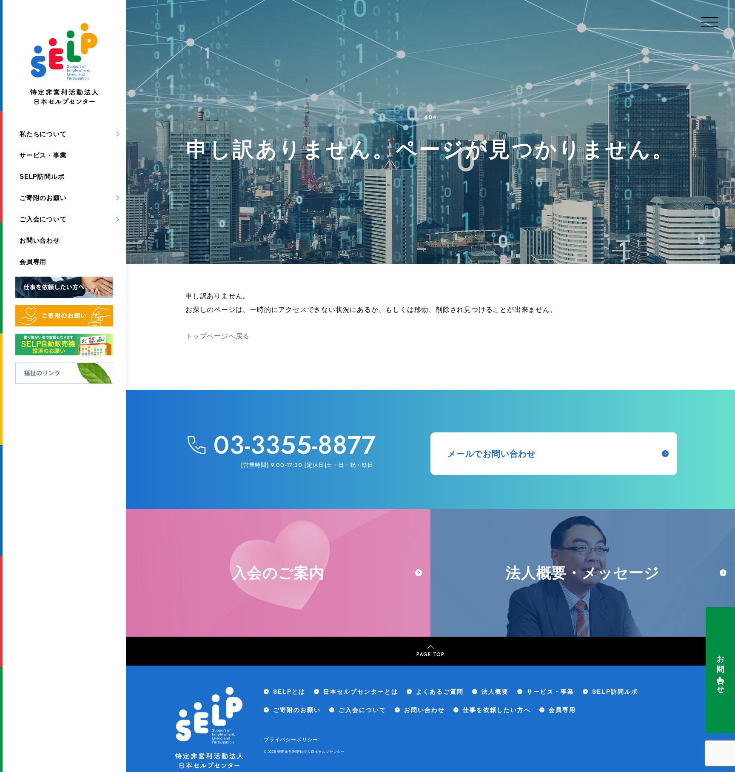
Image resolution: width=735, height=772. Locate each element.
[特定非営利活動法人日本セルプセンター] (64, 65)
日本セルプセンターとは (360, 691)
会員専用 (33, 261)
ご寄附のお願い (43, 197)
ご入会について (43, 219)
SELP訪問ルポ (42, 176)
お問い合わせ (720, 670)
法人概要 (495, 691)
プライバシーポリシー (291, 740)
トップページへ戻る (217, 336)
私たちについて (43, 133)
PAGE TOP (430, 654)
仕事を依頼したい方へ (497, 709)
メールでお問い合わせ (491, 453)
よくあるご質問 (440, 691)
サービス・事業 (43, 155)
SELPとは (289, 691)
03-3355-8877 (295, 445)
